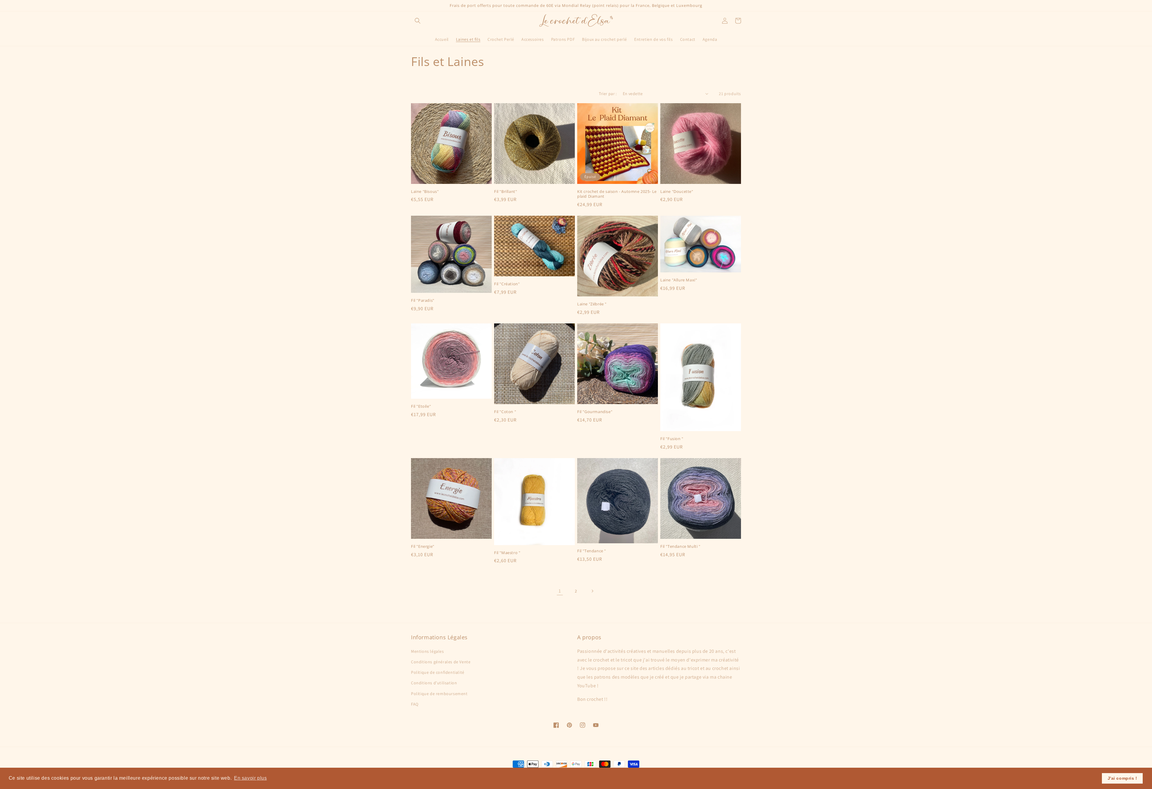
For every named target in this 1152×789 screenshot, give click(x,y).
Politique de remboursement (439, 693)
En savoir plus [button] (250, 778)
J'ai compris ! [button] (1122, 778)
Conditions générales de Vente (440, 661)
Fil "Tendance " (591, 551)
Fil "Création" (507, 283)
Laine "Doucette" (676, 191)
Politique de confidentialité (437, 672)
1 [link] (560, 591)
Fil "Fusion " (671, 438)
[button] (417, 20)
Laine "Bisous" (425, 191)
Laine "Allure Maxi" (678, 280)
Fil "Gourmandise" (594, 411)
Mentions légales (427, 651)
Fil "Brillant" (505, 191)
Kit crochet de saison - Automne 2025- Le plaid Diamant (617, 194)
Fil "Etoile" (421, 406)
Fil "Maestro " (507, 552)
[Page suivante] (592, 591)
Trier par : (607, 93)
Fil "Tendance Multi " (680, 546)
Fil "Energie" (422, 546)
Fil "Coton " (505, 411)
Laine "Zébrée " (592, 304)
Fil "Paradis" (422, 300)
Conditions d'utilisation (434, 683)
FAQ (414, 704)
